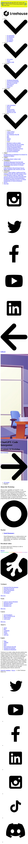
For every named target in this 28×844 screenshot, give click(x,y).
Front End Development (13, 81)
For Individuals (10, 35)
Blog (8, 137)
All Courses (10, 59)
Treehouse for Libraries (9, 648)
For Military (10, 41)
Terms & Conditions (6, 670)
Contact (6, 633)
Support (9, 138)
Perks (5, 644)
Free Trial (6, 183)
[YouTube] (14, 294)
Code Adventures (11, 105)
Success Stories (10, 109)
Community (6, 166)
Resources (6, 170)
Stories (5, 632)
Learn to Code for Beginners (11, 601)
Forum (8, 108)
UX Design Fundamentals (13, 150)
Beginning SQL (8, 604)
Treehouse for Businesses (10, 649)
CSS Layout (7, 619)
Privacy (13, 670)
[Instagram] (14, 212)
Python (8, 87)
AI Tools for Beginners (12, 151)
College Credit (10, 62)
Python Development (9, 590)
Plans (5, 153)
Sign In (5, 182)
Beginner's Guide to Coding (14, 143)
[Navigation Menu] (1, 8)
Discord (9, 106)
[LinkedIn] (14, 321)
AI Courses (6, 482)
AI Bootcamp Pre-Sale (6, 2)
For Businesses (10, 37)
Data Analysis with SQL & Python (15, 144)
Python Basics (7, 617)
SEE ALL (3, 595)
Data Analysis (10, 84)
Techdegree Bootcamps (12, 80)
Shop (5, 645)
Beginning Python (8, 603)
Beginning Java (7, 606)
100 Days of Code (11, 112)
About (8, 140)
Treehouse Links (11, 111)
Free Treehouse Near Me (13, 134)
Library (5, 157)
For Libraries (10, 40)
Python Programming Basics (14, 147)
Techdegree (7, 160)
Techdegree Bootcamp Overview (15, 148)
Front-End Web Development (14, 145)
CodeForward (10, 133)
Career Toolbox (11, 131)
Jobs (8, 136)
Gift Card (6, 635)
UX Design (10, 85)
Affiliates (6, 642)
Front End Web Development (11, 587)
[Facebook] (14, 266)
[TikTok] (15, 818)
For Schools (10, 38)
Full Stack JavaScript (12, 83)
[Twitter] (14, 239)
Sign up (2, 550)
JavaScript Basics (8, 614)
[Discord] (15, 842)
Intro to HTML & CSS (9, 616)
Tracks (8, 60)
